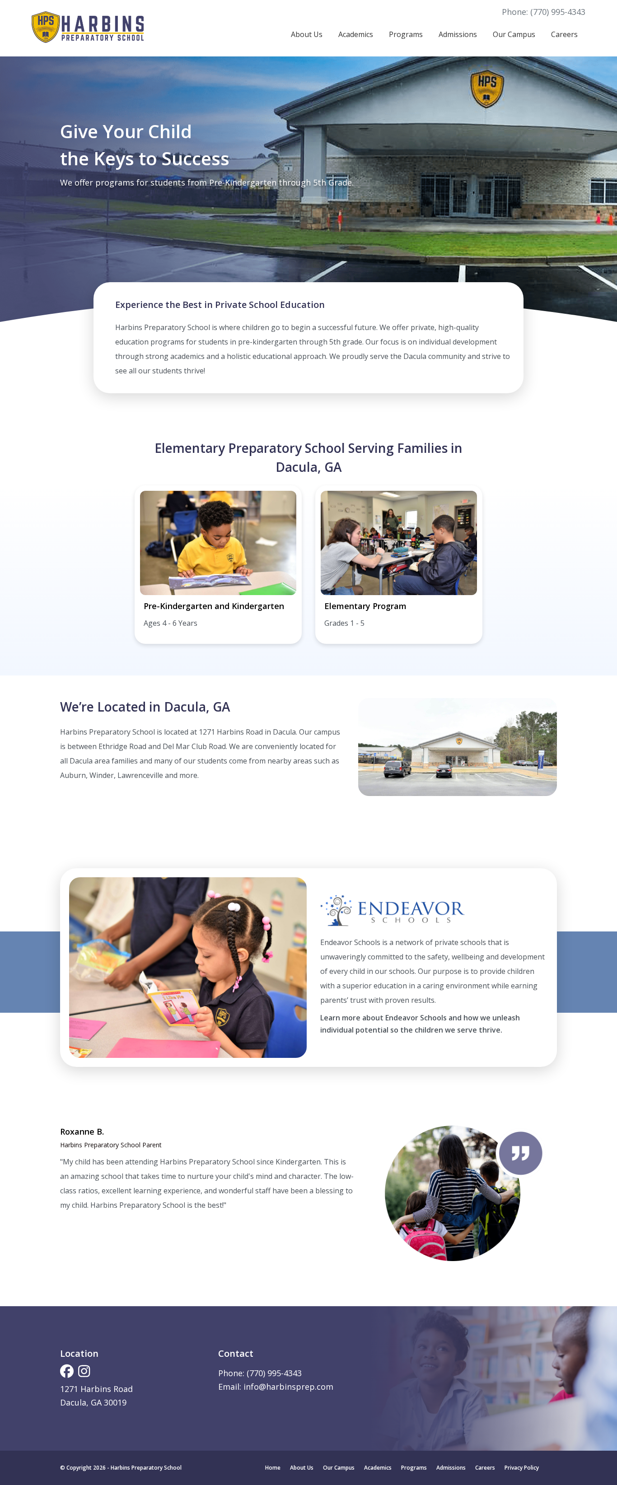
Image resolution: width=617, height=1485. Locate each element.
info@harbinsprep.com (288, 1386)
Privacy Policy (522, 1467)
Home (272, 1467)
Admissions (458, 34)
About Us (307, 34)
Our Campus (514, 34)
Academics (355, 34)
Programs (406, 34)
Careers (564, 34)
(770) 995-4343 (557, 11)
